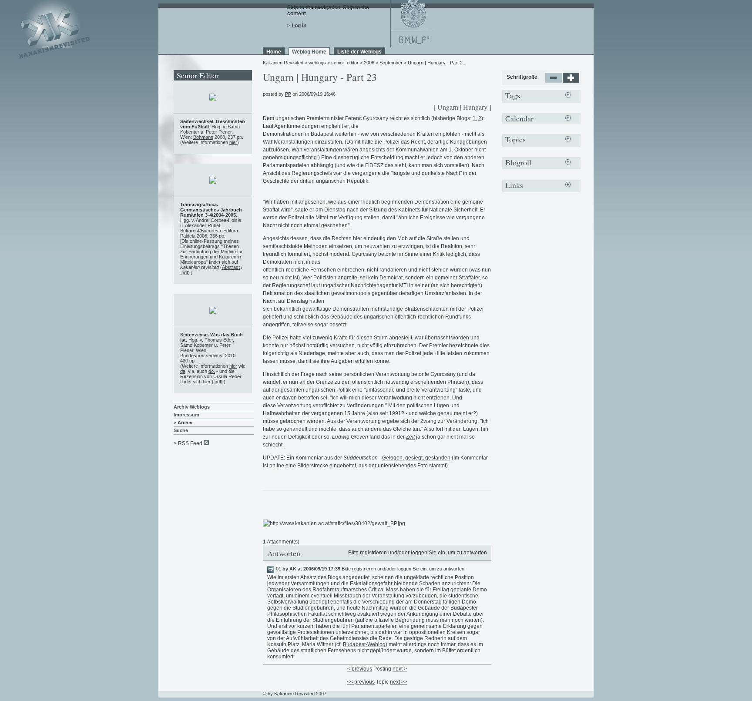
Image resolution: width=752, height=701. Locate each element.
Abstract (231, 267)
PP (288, 94)
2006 (369, 62)
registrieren (373, 553)
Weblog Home (309, 52)
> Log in (296, 26)
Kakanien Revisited (283, 62)
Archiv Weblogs (192, 406)
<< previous (361, 682)
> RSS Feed (188, 443)
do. (211, 371)
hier (233, 142)
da (182, 371)
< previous (359, 669)
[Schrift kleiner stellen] (554, 81)
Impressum (186, 414)
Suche (181, 430)
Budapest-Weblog (364, 644)
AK (292, 568)
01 (278, 568)
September (391, 62)
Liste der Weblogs (359, 52)
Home (273, 52)
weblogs (317, 62)
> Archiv (183, 422)
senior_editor (345, 62)
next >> (398, 682)
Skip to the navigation (313, 7)
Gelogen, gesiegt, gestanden (416, 458)
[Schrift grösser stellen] (571, 81)
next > (400, 669)
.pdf (184, 272)
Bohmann (203, 137)
